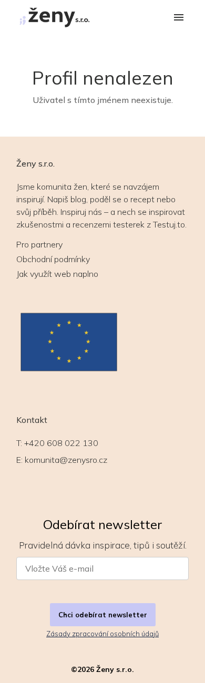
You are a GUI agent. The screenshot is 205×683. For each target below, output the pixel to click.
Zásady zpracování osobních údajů (102, 633)
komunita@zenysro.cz (66, 459)
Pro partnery (39, 244)
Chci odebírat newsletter (102, 614)
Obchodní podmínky (53, 259)
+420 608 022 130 (61, 443)
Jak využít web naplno (57, 273)
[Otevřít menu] (178, 18)
